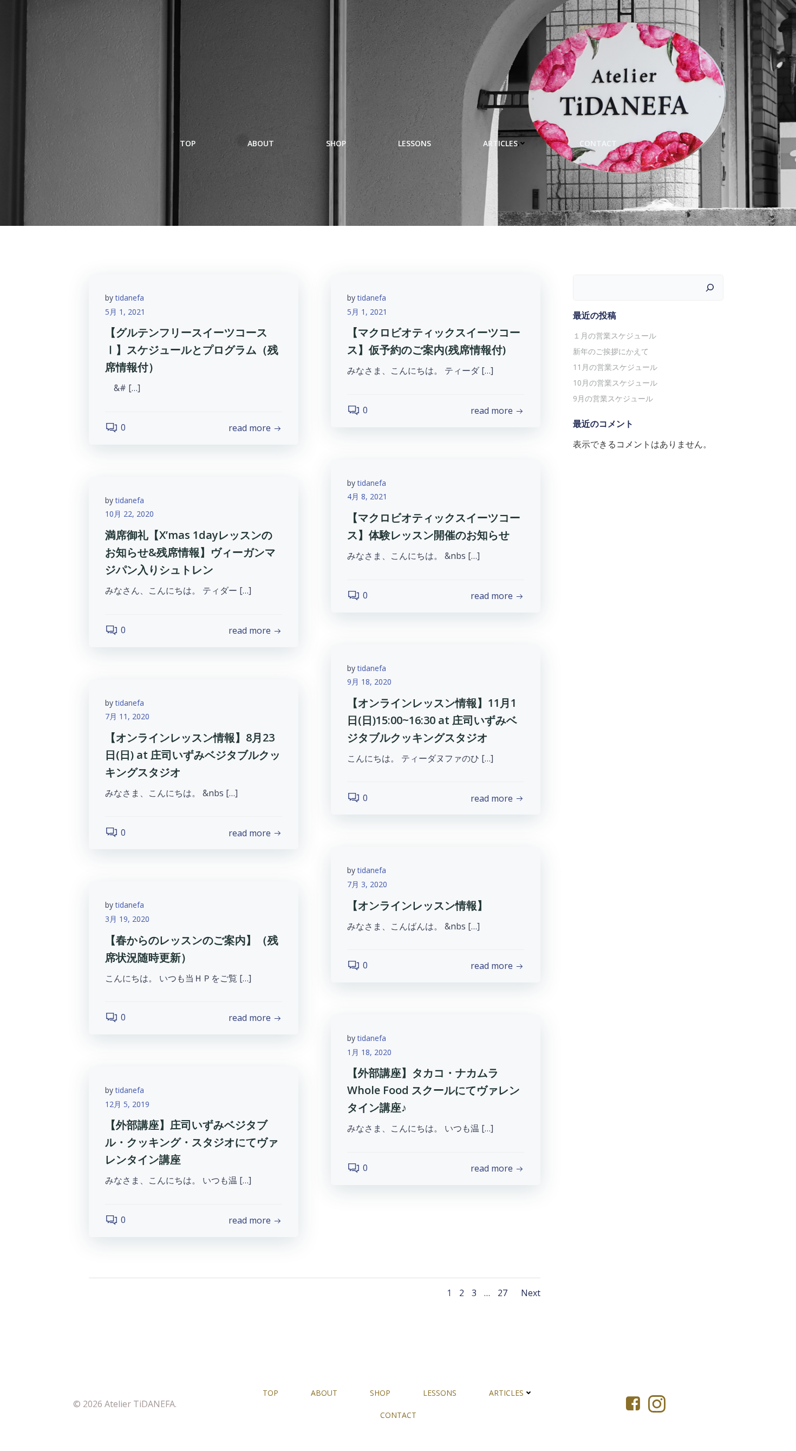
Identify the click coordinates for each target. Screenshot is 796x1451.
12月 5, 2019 (127, 1104)
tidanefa (129, 297)
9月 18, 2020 (369, 681)
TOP (187, 143)
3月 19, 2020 (127, 919)
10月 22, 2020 (129, 514)
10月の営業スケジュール (615, 383)
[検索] (710, 287)
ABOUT (260, 143)
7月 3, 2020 (367, 884)
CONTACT (598, 143)
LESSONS (414, 143)
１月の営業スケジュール (614, 335)
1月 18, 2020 (369, 1052)
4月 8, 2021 (367, 496)
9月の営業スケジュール (613, 398)
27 (502, 1293)
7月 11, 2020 (127, 716)
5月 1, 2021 (125, 312)
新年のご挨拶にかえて (611, 351)
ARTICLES (500, 143)
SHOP (336, 143)
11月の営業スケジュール (615, 367)
